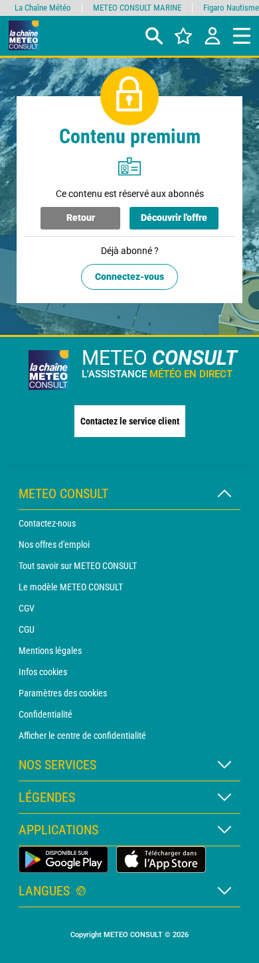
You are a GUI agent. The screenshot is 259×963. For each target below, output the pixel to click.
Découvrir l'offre (174, 217)
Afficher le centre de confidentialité (82, 735)
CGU (27, 629)
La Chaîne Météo (43, 8)
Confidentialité (45, 714)
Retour (80, 217)
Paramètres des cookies (63, 693)
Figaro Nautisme (231, 8)
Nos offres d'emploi (54, 544)
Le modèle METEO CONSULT (71, 587)
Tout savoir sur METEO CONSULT (78, 565)
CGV (27, 608)
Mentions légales (50, 650)
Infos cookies (43, 672)
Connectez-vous (129, 276)
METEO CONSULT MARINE (137, 8)
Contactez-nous (47, 523)
